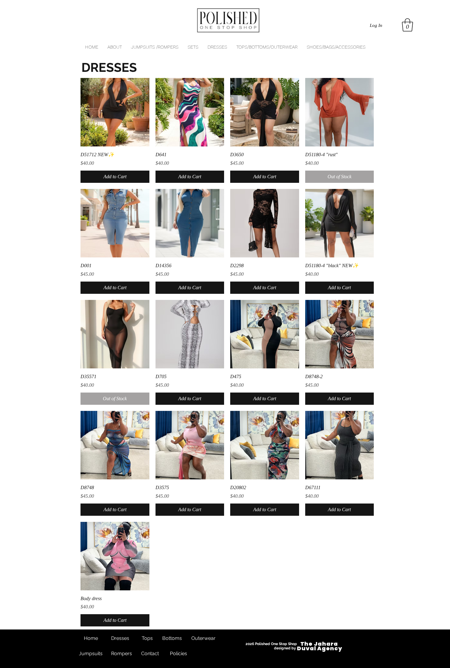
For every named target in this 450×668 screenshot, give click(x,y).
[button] (407, 24)
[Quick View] (115, 112)
